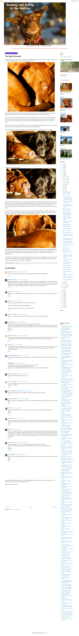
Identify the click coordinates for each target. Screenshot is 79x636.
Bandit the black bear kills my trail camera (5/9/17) (66, 588)
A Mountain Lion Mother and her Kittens (68, 202)
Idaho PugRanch (11, 454)
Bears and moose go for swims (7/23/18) (66, 373)
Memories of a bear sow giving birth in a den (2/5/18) (67, 459)
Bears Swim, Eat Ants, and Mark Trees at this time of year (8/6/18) (67, 361)
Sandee (9, 300)
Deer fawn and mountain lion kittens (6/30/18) (66, 390)
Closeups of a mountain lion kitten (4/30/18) (66, 426)
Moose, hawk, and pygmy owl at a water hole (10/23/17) (66, 511)
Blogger (45, 632)
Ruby (9, 407)
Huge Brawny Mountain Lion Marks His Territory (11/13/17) (66, 499)
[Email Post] (17, 263)
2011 (63, 303)
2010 (63, 305)
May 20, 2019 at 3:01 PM (22, 373)
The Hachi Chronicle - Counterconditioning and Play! (67, 205)
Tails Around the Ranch (13, 355)
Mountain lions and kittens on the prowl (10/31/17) (67, 505)
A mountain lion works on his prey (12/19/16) (66, 616)
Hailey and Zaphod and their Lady (15, 390)
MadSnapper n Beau (12, 279)
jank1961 (9, 344)
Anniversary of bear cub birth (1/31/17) (66, 603)
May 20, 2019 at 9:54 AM (20, 322)
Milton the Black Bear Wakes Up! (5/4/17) (66, 593)
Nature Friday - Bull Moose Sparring (67, 192)
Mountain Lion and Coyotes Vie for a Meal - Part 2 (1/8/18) (67, 473)
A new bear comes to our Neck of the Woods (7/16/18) (67, 379)
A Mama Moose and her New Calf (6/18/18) (66, 400)
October (65, 180)
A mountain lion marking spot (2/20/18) (66, 454)
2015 (63, 295)
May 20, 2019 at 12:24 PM (23, 355)
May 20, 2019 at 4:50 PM (23, 398)
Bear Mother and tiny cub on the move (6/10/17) (66, 569)
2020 (63, 173)
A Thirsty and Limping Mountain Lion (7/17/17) (66, 558)
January (64, 287)
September (65, 182)
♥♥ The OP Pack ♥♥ (12, 381)
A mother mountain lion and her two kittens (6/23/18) (66, 397)
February (65, 285)
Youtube (63, 76)
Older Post (54, 507)
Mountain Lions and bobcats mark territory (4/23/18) (67, 429)
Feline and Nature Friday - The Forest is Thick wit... (68, 235)
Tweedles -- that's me (12, 442)
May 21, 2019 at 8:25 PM (20, 454)
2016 (63, 293)
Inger (9, 429)
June (64, 188)
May (64, 190)
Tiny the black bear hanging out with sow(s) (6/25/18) (67, 393)
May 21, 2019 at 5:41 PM (22, 442)
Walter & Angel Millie (12, 398)
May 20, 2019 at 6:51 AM (15, 291)
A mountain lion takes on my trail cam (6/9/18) (66, 409)
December (65, 176)
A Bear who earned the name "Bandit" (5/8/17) (66, 591)
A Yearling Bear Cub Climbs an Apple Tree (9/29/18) (67, 326)
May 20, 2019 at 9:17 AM (16, 300)
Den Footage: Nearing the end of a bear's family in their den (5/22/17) (66, 581)
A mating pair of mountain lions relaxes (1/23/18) (67, 466)
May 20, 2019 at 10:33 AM (21, 335)
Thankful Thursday (66, 195)
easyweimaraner (11, 271)
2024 (63, 167)
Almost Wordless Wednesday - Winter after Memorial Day (67, 198)
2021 (63, 171)
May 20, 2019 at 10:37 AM (17, 344)
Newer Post (7, 507)
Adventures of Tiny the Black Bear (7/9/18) (66, 382)
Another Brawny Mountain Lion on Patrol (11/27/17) (67, 493)
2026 (63, 163)
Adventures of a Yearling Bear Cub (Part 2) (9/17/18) (66, 335)
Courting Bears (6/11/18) (66, 406)
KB (62, 54)
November (65, 178)
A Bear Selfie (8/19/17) (65, 544)
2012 (63, 301)
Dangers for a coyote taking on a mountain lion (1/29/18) (66, 462)
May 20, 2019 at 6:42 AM (22, 279)
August (64, 184)
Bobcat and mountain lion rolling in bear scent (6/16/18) (66, 404)
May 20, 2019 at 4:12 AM (20, 271)
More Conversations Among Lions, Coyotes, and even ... (67, 225)
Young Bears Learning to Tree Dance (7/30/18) (66, 368)
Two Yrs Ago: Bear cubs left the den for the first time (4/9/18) (66, 435)
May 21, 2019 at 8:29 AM (15, 429)
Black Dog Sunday (66, 208)
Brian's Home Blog (12, 314)
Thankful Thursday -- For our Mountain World (68, 239)
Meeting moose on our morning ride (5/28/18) (66, 414)
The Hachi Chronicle (67, 228)
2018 (63, 289)
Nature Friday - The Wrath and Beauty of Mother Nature (67, 213)
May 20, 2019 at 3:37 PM (27, 390)
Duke (9, 291)
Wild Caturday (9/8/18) (66, 343)
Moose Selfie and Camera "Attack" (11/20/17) (66, 495)
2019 (63, 175)
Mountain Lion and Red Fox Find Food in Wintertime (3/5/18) (67, 448)
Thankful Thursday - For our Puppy (68, 260)
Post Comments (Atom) (16, 509)
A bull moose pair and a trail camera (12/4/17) (66, 490)
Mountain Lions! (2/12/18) (66, 456)
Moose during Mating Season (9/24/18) (66, 329)
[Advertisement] (31, 495)
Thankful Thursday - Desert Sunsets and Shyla (67, 218)
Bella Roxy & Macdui (12, 373)
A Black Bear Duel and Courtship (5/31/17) (66, 575)
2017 (63, 291)
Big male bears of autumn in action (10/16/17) (66, 518)
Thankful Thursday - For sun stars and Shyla (68, 277)
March (64, 283)
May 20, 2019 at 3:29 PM (22, 381)
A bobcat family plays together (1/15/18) (65, 470)
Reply (9, 275)
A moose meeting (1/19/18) (66, 468)
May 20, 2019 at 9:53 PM (15, 407)
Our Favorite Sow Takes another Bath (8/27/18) (66, 348)
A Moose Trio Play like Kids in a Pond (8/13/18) (67, 354)
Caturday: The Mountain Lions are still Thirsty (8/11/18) (66, 357)
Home (31, 507)
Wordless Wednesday (67, 279)
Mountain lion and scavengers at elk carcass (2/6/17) (66, 600)
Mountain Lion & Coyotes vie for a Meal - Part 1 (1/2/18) (66, 478)
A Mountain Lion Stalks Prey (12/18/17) (66, 484)
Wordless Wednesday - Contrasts (67, 222)
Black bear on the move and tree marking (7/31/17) (67, 552)
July (64, 186)
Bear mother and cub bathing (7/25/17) (65, 555)
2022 (63, 169)
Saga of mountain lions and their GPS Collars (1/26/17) (67, 606)
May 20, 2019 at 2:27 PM (18, 363)
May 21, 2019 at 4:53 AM (20, 418)
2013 (63, 299)
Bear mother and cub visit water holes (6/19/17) (66, 566)
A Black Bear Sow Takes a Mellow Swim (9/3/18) (66, 345)
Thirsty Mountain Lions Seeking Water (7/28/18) (66, 370)
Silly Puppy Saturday (67, 210)
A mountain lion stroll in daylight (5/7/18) (66, 423)
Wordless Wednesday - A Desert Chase (67, 263)
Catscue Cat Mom (11, 335)
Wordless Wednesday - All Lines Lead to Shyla (68, 242)
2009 (63, 307)
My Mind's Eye (11, 322)
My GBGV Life (11, 418)
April (64, 281)
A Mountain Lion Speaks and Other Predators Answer (68, 256)
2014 (63, 297)
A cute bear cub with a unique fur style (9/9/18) (66, 341)
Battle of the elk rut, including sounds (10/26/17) (66, 508)
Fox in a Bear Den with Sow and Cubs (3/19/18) (66, 441)
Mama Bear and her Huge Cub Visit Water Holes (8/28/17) (66, 538)
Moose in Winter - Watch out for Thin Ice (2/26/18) (66, 451)
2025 (63, 165)
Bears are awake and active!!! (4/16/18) (65, 432)
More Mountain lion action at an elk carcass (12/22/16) (67, 613)
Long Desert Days (66, 265)
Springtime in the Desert (68, 274)
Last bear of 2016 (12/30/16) (67, 611)
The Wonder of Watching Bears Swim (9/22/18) (66, 332)
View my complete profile (65, 56)
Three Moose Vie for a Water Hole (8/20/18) (66, 351)
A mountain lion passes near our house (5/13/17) (66, 585)
